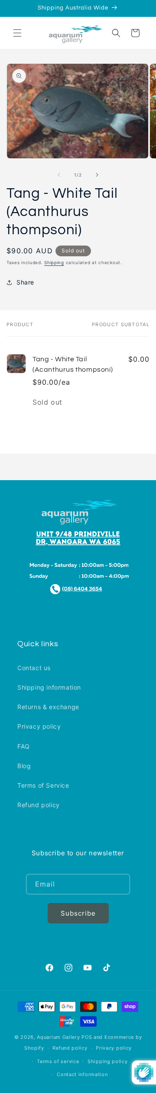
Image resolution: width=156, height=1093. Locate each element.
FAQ (23, 746)
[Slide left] (58, 174)
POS (86, 1037)
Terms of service (58, 1061)
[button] (17, 33)
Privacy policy (39, 726)
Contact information (82, 1074)
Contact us (34, 667)
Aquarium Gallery (59, 1037)
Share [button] (25, 282)
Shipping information (49, 687)
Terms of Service (43, 785)
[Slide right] (97, 174)
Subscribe (78, 913)
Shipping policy (108, 1061)
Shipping (54, 262)
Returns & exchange (48, 706)
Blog (24, 765)
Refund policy (38, 804)
